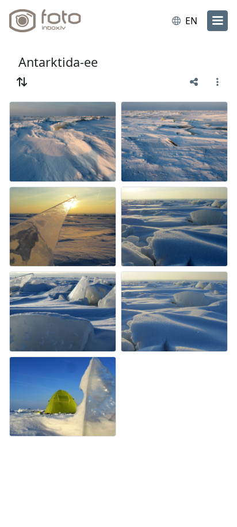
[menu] (217, 20)
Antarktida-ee (58, 62)
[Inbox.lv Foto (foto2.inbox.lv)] (56, 20)
